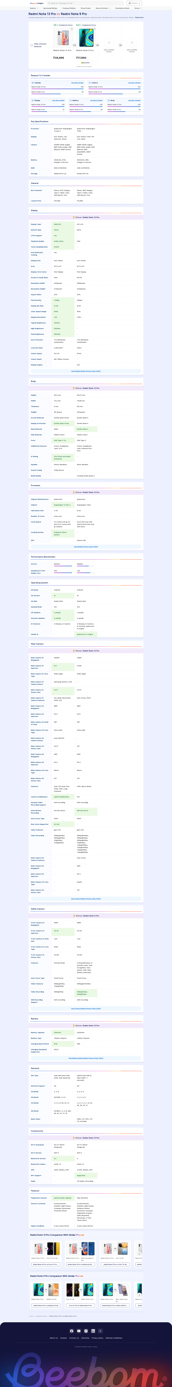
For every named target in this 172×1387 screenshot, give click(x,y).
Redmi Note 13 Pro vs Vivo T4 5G (115, 1264)
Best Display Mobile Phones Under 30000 (86, 371)
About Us (54, 1338)
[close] (71, 28)
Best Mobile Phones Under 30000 (86, 546)
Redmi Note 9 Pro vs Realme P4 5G (46, 1305)
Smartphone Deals (122, 8)
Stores (137, 8)
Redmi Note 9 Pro (85, 50)
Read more (139, 17)
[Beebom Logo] (36, 3)
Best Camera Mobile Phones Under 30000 (86, 899)
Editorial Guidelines (114, 1338)
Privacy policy (97, 1338)
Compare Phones (41, 1316)
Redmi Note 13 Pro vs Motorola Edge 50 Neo (81, 1264)
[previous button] (32, 1254)
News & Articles (102, 8)
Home (31, 1316)
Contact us (74, 1338)
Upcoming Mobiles (50, 8)
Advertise (85, 1338)
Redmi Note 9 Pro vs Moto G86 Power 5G (116, 1305)
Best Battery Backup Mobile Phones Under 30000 (86, 1058)
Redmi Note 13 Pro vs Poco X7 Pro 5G (46, 1264)
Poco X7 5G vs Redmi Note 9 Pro (80, 1305)
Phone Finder (86, 8)
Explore (33, 8)
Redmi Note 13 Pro (62, 50)
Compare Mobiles (69, 8)
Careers (63, 1338)
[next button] (139, 1254)
